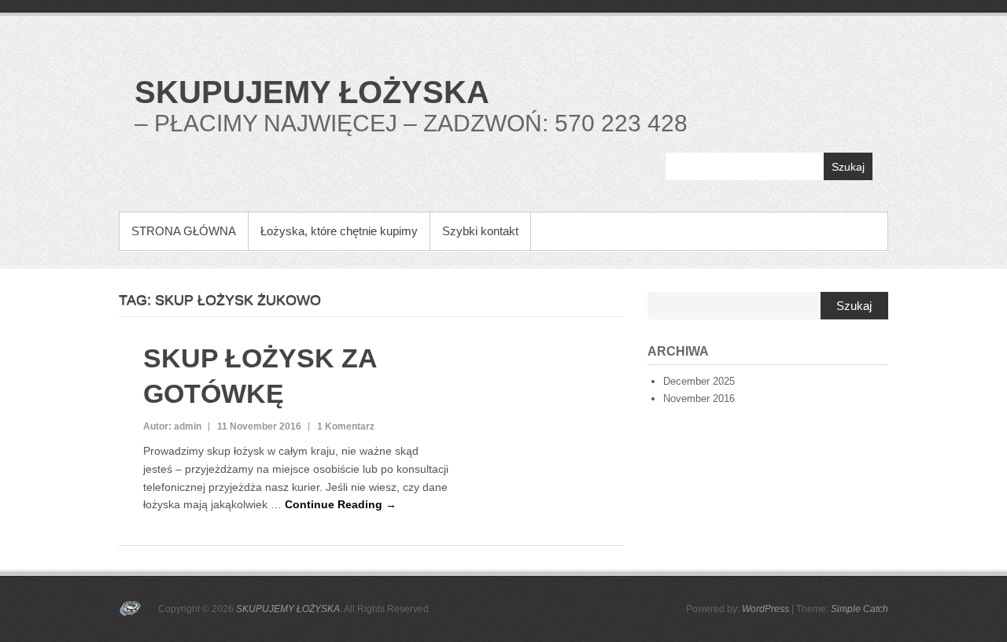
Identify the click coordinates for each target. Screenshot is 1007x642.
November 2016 (699, 398)
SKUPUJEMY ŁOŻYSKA (312, 92)
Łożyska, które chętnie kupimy (339, 231)
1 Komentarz (345, 426)
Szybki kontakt (480, 231)
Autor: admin (172, 426)
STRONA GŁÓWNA (183, 231)
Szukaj (848, 166)
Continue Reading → (341, 504)
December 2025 (699, 381)
